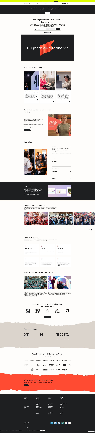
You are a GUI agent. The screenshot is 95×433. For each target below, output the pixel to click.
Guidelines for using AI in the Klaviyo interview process (31, 194)
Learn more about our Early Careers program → (30, 296)
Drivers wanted (54, 171)
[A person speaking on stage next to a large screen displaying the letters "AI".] (31, 80)
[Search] (58, 3)
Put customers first (55, 146)
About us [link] (26, 385)
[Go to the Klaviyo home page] (26, 3)
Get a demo (68, 3)
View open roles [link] (27, 130)
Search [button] (58, 29)
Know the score (54, 161)
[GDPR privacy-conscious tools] (69, 423)
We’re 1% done (54, 178)
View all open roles (47, 32)
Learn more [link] (47, 12)
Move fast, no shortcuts (55, 168)
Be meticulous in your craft (56, 164)
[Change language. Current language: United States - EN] (57, 3)
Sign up (64, 3)
